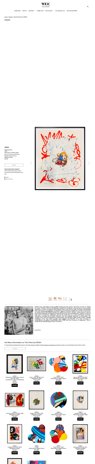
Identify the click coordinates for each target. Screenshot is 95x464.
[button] (32, 10)
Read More (38, 330)
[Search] (87, 6)
